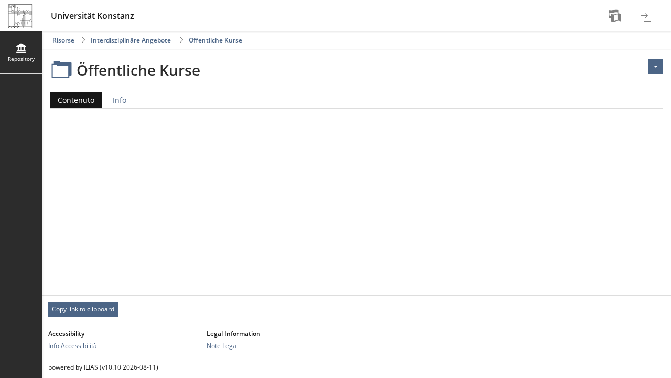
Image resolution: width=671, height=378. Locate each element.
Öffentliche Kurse (215, 40)
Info (119, 100)
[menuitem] (616, 16)
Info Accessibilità (72, 345)
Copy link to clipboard (83, 308)
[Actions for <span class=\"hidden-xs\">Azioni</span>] (655, 66)
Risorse (63, 40)
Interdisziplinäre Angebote (131, 40)
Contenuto (72, 101)
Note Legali (223, 345)
